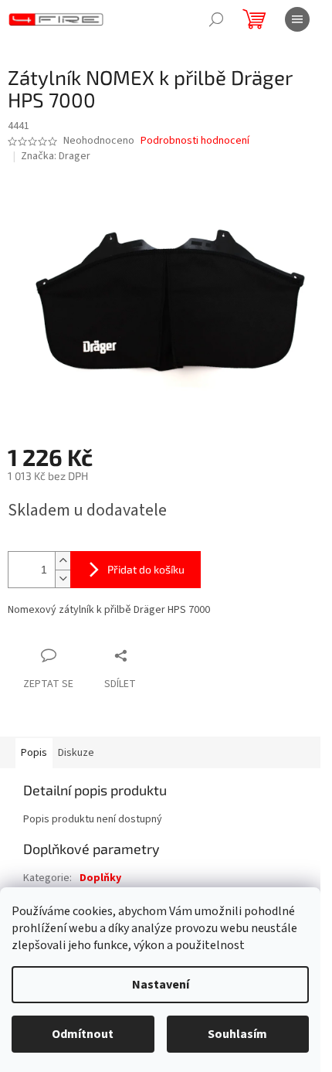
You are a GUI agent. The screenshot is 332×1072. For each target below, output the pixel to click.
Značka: (55, 156)
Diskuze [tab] (76, 753)
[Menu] (297, 19)
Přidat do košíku (146, 569)
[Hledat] (216, 19)
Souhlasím (237, 1034)
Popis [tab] (34, 753)
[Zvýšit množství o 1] (62, 561)
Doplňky (100, 878)
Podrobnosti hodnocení (195, 141)
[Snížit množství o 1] (62, 578)
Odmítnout (82, 1034)
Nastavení (160, 984)
